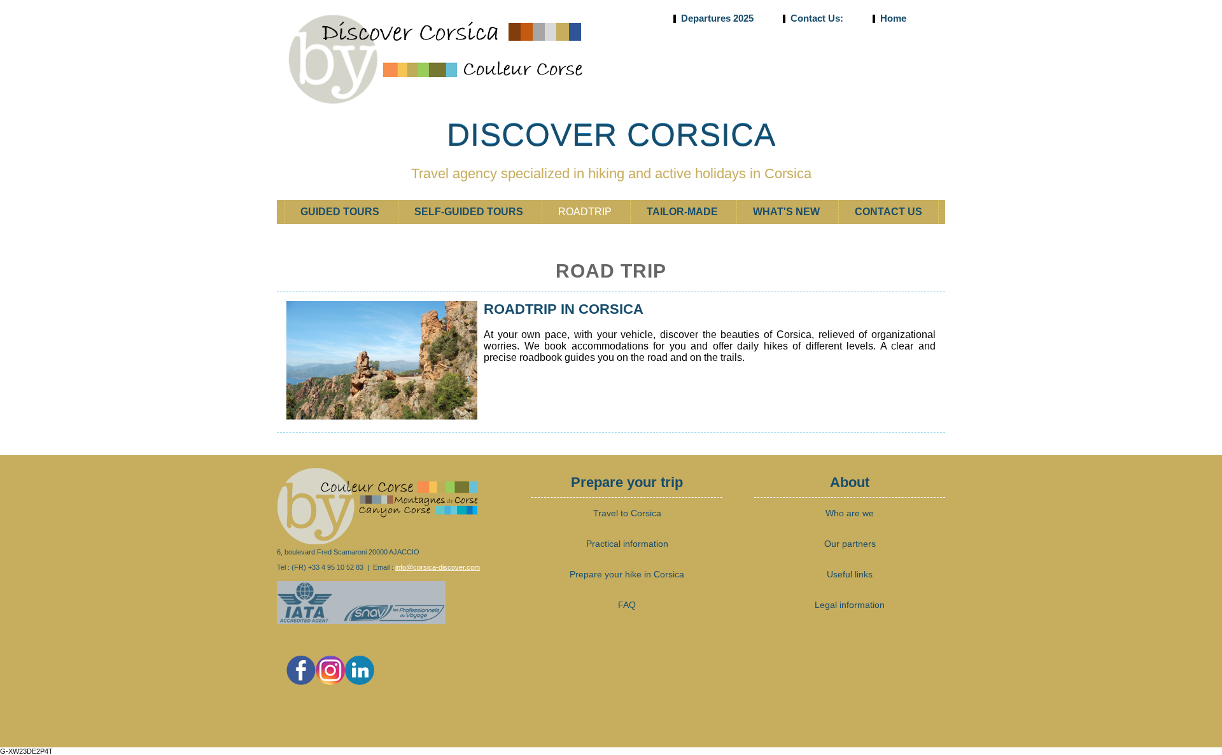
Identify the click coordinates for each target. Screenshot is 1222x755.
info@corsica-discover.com (437, 567)
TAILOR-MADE (683, 211)
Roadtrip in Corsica (563, 309)
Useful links (850, 574)
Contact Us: (817, 18)
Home (892, 18)
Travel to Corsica (627, 513)
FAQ (627, 605)
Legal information (850, 605)
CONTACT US (888, 211)
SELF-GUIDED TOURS (470, 211)
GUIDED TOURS (341, 211)
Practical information (627, 544)
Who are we (849, 513)
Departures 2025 (717, 18)
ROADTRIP (586, 211)
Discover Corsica (611, 135)
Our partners (850, 544)
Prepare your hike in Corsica (627, 574)
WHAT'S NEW (787, 211)
